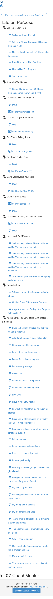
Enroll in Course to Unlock (26, 590)
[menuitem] (2, 6)
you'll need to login (38, 586)
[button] (2, 2)
